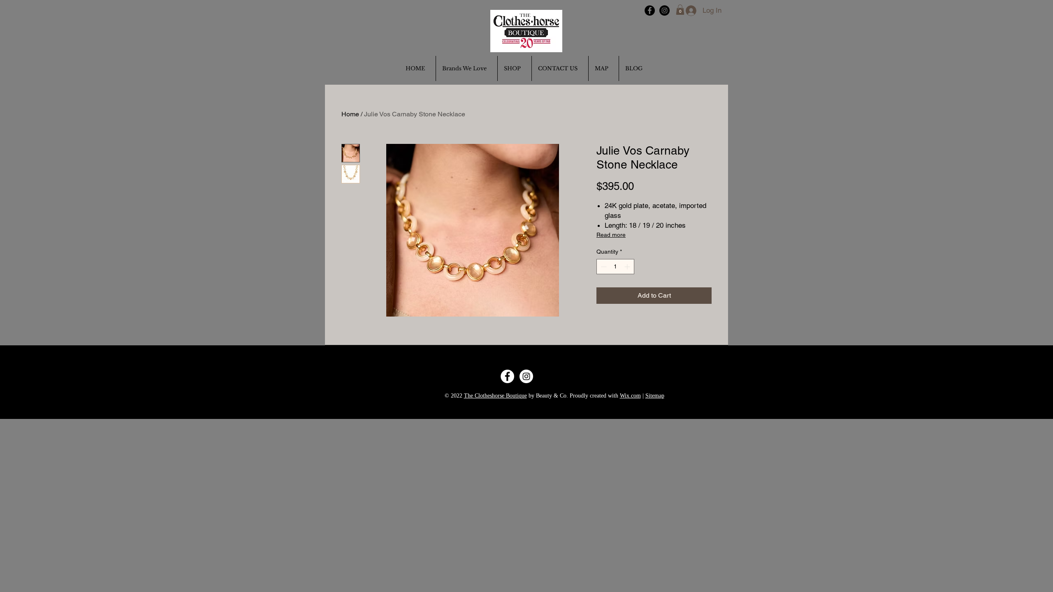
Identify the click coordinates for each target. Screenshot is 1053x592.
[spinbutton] (615, 266)
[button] (680, 10)
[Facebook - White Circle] (507, 376)
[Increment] (628, 266)
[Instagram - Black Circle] (664, 10)
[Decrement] (603, 266)
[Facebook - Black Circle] (650, 10)
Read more (611, 234)
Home (350, 114)
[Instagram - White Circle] (526, 376)
